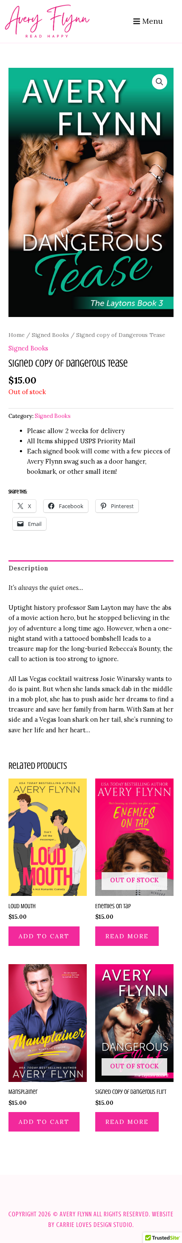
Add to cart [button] (44, 936)
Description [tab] (28, 568)
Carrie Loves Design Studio (94, 1225)
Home (16, 335)
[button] (159, 81)
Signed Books (50, 335)
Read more (127, 936)
